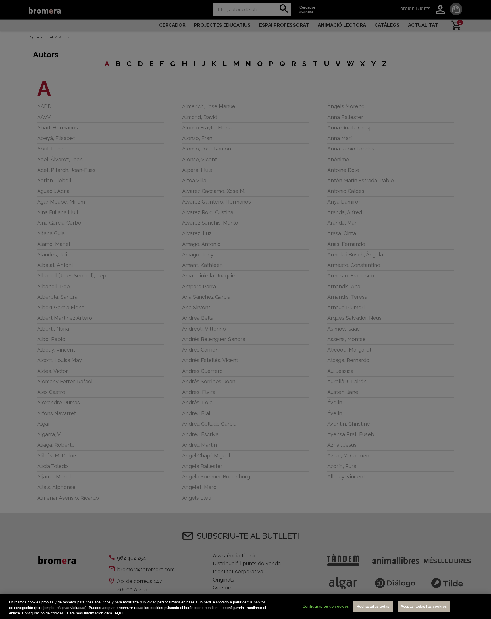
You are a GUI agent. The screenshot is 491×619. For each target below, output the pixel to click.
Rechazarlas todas (373, 606)
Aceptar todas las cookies (424, 606)
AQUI (119, 613)
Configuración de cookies (326, 606)
